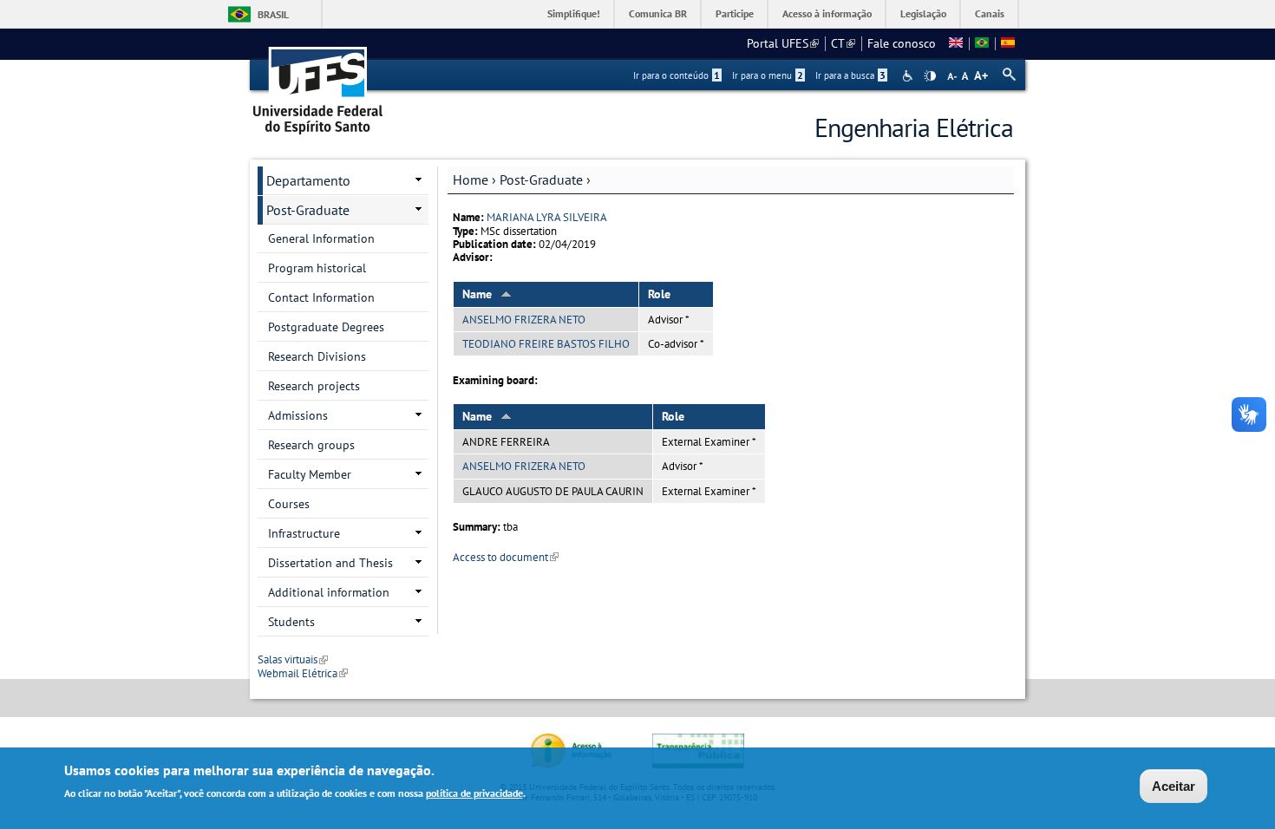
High (930, 76)
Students (291, 622)
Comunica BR (658, 13)
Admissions (298, 415)
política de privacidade (474, 793)
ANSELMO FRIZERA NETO (523, 319)
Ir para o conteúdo (676, 75)
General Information (321, 238)
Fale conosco (901, 43)
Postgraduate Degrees (326, 327)
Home (470, 179)
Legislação (923, 13)
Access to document (506, 557)
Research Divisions (317, 356)
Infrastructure (304, 533)
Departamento (308, 180)
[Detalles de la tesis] (1008, 43)
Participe (735, 13)
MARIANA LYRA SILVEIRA (547, 217)
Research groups (311, 445)
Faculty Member (309, 474)
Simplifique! (573, 13)
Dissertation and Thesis (330, 563)
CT (843, 43)
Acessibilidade (909, 76)
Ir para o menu (767, 75)
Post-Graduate (541, 179)
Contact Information (321, 297)
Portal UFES (783, 43)
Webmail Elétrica (303, 673)
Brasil (273, 14)
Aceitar (1173, 786)
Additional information (328, 592)
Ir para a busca (850, 75)
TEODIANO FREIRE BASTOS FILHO (546, 343)
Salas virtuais (293, 659)
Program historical (317, 268)
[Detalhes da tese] (982, 43)
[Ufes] (318, 84)
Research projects (314, 386)
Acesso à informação (827, 13)
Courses (289, 504)
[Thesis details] (956, 43)
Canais (989, 13)
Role (659, 294)
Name (477, 294)
